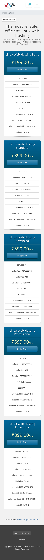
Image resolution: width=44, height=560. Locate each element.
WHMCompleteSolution (27, 519)
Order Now (22, 69)
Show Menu (10, 19)
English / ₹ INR (23, 533)
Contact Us (22, 539)
